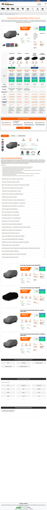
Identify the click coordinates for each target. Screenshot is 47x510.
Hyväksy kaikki (19, 507)
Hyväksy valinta (24, 507)
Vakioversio (19, 53)
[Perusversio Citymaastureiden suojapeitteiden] (27, 58)
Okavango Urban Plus (23, 366)
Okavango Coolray (8, 366)
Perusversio (27, 53)
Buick (23, 392)
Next (18, 34)
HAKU (23, 127)
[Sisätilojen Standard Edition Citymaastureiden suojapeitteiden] (42, 58)
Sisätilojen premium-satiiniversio (35, 54)
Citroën (39, 399)
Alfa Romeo (23, 385)
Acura (8, 385)
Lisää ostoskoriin (42, 29)
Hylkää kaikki (28, 507)
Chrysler (23, 399)
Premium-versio (11, 53)
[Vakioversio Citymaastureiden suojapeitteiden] (19, 58)
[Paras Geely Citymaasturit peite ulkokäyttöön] (10, 274)
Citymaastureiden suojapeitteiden (8, 410)
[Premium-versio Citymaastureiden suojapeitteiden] (11, 58)
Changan (23, 396)
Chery (39, 396)
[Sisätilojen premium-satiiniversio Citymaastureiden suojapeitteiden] (34, 58)
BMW (8, 392)
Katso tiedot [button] (42, 267)
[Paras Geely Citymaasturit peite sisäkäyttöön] (10, 296)
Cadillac (8, 396)
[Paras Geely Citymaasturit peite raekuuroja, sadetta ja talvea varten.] (10, 320)
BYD (39, 392)
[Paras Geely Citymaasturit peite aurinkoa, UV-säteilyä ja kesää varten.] (10, 343)
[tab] (5, 136)
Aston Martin (39, 385)
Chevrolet (8, 399)
